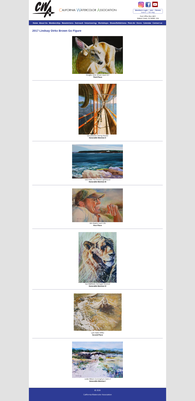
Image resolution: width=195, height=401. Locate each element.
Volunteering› (90, 23)
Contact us (157, 23)
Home (35, 23)
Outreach (79, 23)
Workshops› (103, 23)
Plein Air (131, 23)
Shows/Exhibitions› (118, 23)
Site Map (151, 12)
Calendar (147, 23)
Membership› (55, 23)
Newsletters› (68, 23)
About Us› (43, 23)
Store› (139, 23)
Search (143, 12)
